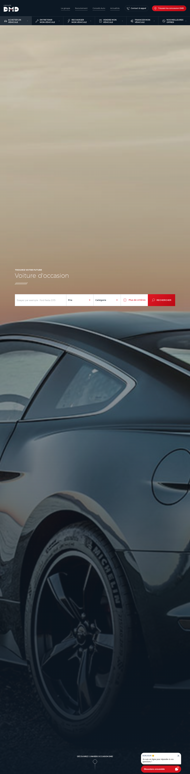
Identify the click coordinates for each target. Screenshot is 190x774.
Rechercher (164, 300)
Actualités (115, 8)
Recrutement (81, 8)
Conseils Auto (99, 8)
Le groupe (65, 8)
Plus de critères (136, 300)
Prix (70, 300)
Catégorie (100, 300)
